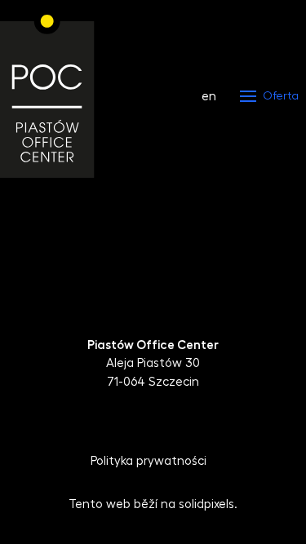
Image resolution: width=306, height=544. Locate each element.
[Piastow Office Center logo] (47, 96)
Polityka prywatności (148, 461)
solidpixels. (208, 504)
